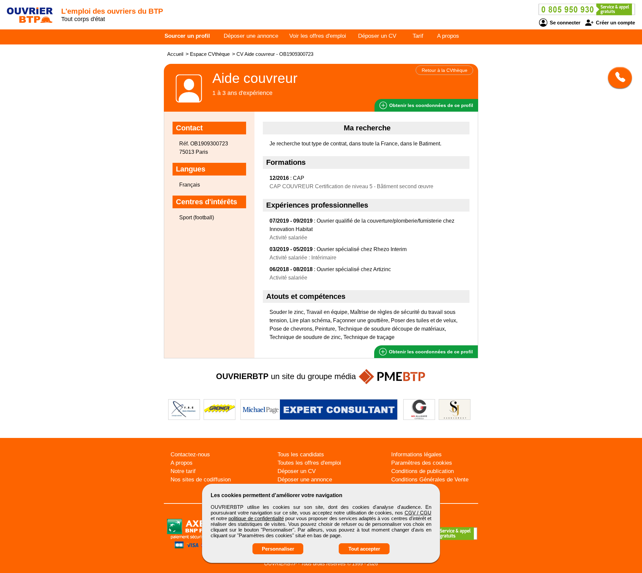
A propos (448, 36)
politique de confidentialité (256, 518)
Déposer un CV (377, 36)
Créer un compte (615, 22)
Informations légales (416, 454)
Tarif (418, 36)
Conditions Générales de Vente (429, 479)
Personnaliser (278, 549)
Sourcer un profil (187, 36)
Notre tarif (183, 471)
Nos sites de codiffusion (201, 479)
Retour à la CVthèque (444, 70)
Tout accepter (364, 549)
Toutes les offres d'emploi (309, 463)
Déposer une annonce (251, 36)
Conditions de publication (422, 471)
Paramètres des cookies (421, 463)
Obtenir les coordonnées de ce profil (430, 351)
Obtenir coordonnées (430, 105)
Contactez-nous (190, 454)
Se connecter (564, 22)
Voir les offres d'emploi (317, 36)
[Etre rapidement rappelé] (617, 77)
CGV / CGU (418, 512)
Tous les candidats (301, 454)
